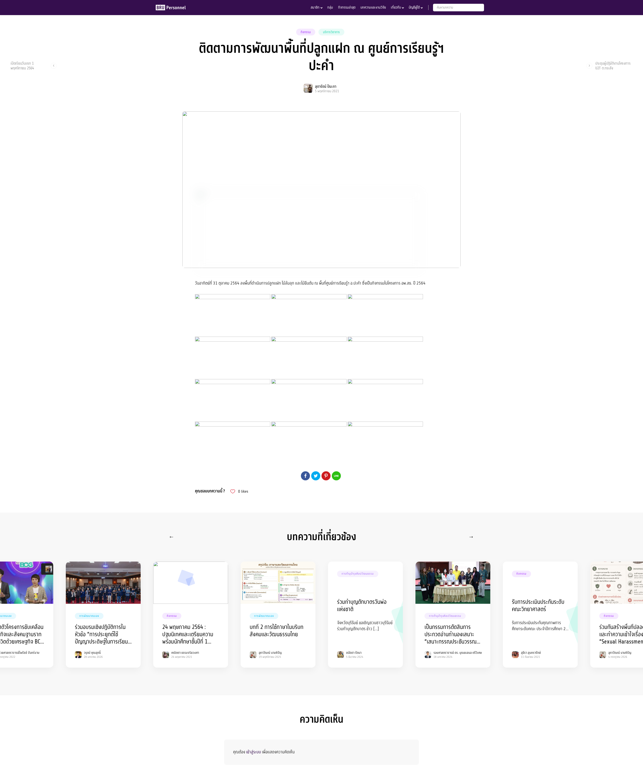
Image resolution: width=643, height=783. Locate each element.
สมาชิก (315, 7)
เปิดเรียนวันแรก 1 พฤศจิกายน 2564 (22, 65)
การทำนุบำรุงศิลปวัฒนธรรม (358, 574)
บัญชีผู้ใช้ (414, 7)
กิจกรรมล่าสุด (346, 7)
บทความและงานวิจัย (373, 7)
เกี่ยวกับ (396, 7)
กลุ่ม (330, 7)
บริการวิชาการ (331, 32)
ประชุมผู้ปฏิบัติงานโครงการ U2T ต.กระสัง (612, 65)
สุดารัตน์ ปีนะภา (325, 86)
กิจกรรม (306, 32)
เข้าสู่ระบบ (253, 752)
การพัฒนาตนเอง (89, 616)
